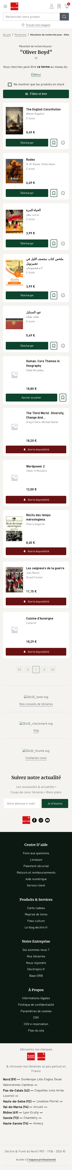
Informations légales (36, 998)
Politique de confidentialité (36, 1004)
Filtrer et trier (38, 93)
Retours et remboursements (36, 872)
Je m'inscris (54, 803)
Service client (36, 885)
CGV (36, 1017)
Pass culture (36, 921)
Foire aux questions (36, 853)
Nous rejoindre (36, 963)
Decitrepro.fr (36, 969)
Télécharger (27, 142)
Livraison (36, 859)
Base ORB (36, 975)
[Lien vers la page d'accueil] (14, 6)
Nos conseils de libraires (36, 704)
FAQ (36, 730)
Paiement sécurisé (36, 866)
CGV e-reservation (36, 1024)
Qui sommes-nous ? (36, 950)
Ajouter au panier (31, 397)
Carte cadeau (36, 908)
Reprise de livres (36, 914)
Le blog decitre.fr (36, 927)
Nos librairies (36, 956)
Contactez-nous (36, 758)
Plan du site (36, 1030)
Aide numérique (36, 879)
